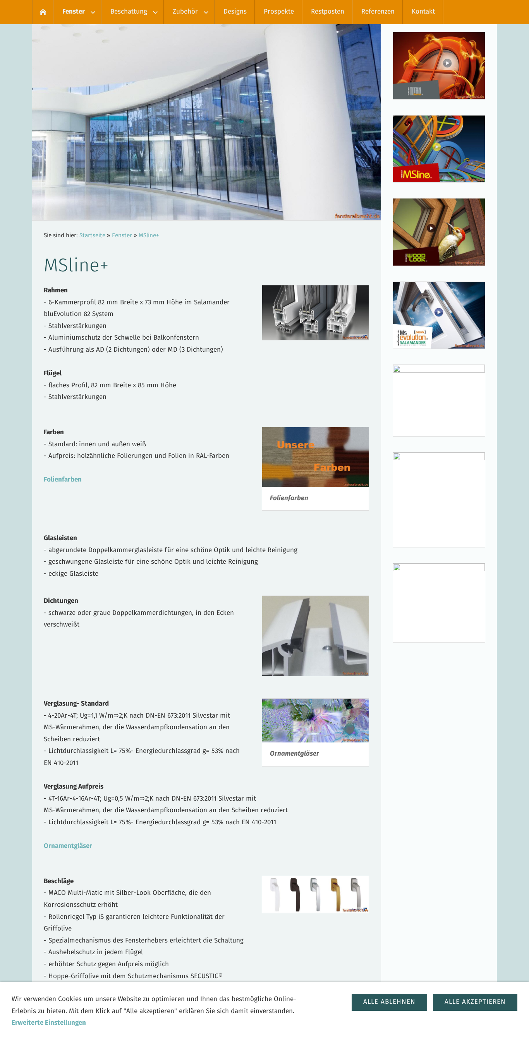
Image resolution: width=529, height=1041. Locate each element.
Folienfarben (63, 479)
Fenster (122, 235)
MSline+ (149, 235)
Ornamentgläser (68, 846)
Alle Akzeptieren (475, 1002)
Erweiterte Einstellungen (49, 1023)
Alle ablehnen (389, 1002)
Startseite (92, 235)
